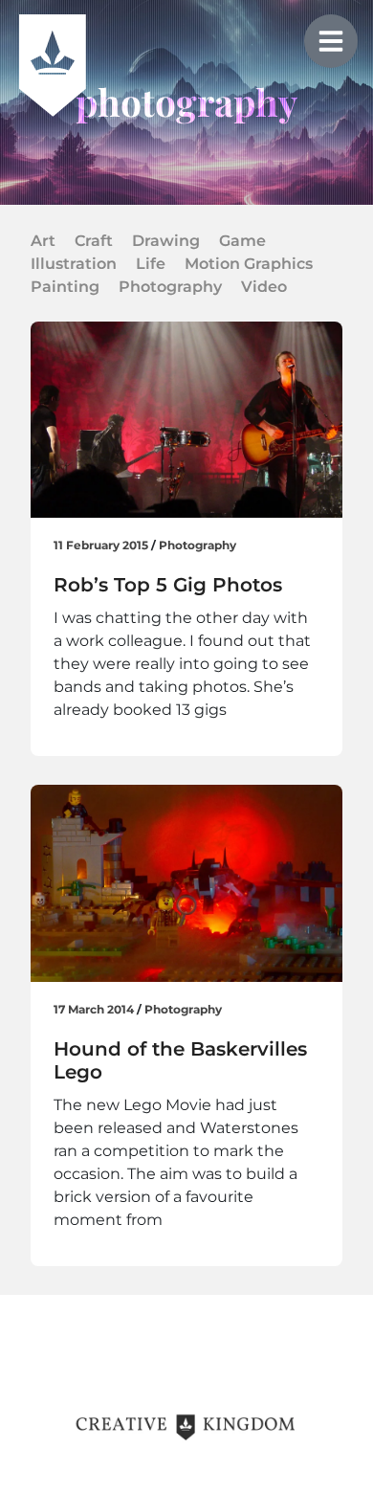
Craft (94, 241)
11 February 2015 (101, 545)
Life (150, 264)
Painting (65, 287)
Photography (170, 287)
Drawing (166, 241)
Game (242, 241)
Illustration (74, 264)
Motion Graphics (249, 264)
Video (264, 287)
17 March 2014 (94, 1009)
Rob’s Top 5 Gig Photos (168, 584)
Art (43, 241)
